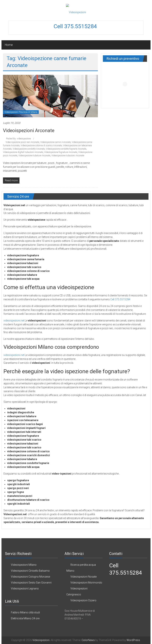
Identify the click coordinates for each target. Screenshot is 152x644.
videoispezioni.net (14, 320)
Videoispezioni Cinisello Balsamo (30, 570)
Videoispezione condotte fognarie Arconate (66, 149)
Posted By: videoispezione (18, 138)
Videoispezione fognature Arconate (60, 152)
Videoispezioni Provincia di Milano (20, 112)
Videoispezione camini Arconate (55, 142)
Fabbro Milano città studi (25, 612)
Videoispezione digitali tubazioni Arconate (23, 152)
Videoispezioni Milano (24, 564)
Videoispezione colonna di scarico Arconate (41, 145)
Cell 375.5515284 (76, 26)
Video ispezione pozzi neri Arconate (22, 142)
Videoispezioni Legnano (25, 588)
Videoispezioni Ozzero (83, 600)
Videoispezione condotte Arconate (29, 149)
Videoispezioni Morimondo (86, 582)
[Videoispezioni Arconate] (50, 95)
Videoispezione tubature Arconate (34, 155)
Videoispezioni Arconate (28, 130)
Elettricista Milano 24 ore (25, 618)
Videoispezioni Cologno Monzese (30, 576)
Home (9, 45)
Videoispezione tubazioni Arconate (67, 155)
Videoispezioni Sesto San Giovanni (31, 582)
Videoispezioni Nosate (83, 576)
